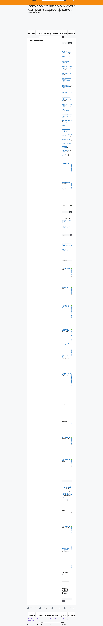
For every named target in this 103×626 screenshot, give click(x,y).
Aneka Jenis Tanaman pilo (66, 108)
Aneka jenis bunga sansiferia (66, 58)
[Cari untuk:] (66, 235)
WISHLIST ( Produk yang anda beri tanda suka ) (47, 33)
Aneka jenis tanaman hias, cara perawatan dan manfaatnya (31, 616)
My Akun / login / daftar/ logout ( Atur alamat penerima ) (31, 34)
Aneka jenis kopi (64, 62)
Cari (62, 210)
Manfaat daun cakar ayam (66, 140)
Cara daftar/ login (39, 33)
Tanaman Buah (64, 151)
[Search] (63, 37)
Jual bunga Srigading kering (66, 225)
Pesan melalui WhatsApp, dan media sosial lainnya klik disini (47, 625)
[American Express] (62, 406)
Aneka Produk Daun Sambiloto (67, 114)
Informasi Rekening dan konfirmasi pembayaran (71, 33)
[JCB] (62, 416)
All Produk (63, 51)
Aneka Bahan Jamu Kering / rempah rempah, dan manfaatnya (63, 616)
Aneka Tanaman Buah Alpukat (67, 120)
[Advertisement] (51, 21)
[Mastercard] (62, 408)
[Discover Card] (62, 413)
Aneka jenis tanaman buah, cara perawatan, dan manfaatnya (40, 616)
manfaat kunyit (64, 146)
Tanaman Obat (64, 154)
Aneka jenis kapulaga (65, 61)
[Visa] (62, 409)
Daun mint (63, 125)
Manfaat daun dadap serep (66, 142)
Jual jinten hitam (64, 131)
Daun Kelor (64, 124)
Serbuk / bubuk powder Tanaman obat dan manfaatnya (71, 616)
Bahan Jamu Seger (65, 122)
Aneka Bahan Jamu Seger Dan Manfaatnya (55, 616)
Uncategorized (64, 155)
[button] (28, 29)
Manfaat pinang (64, 147)
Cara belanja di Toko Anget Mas (55, 33)
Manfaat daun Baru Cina (66, 136)
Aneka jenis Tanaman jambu (66, 106)
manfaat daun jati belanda (66, 143)
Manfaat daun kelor (65, 144)
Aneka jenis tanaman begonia (67, 66)
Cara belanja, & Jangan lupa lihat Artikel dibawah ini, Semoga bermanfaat (48, 619)
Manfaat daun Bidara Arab (66, 139)
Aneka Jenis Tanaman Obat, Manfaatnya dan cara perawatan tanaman (47, 616)
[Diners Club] (62, 412)
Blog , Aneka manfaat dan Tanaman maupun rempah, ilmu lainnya (63, 34)
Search (63, 41)
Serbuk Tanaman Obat (65, 150)
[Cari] (71, 235)
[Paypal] (62, 410)
